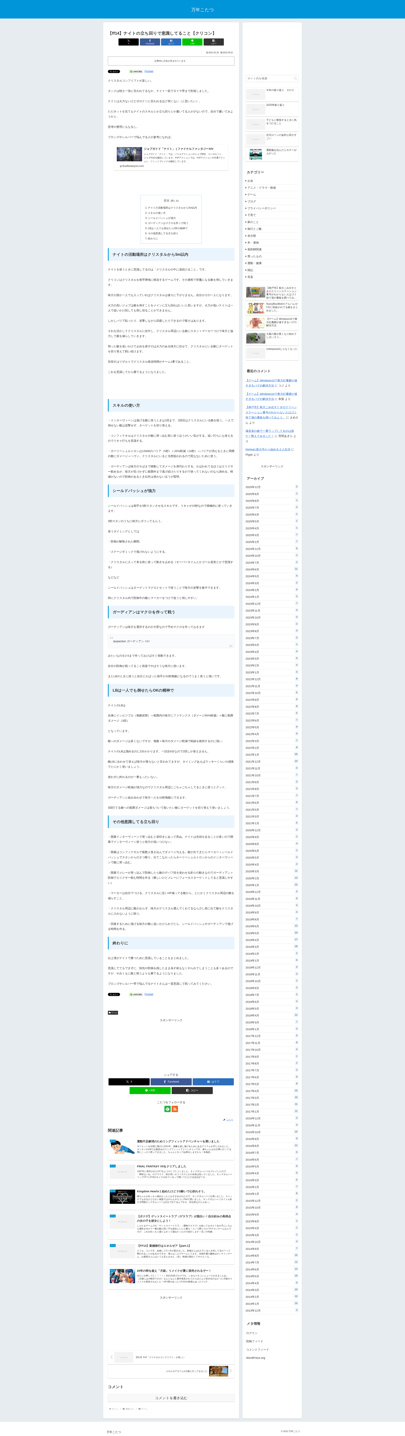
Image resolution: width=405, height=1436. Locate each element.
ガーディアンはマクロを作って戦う (168, 223)
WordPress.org (255, 1357)
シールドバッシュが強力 (162, 218)
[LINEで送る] (136, 71)
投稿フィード (254, 1341)
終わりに (153, 238)
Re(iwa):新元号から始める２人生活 (268, 449)
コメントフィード (257, 1349)
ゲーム (114, 1013)
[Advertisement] (171, 183)
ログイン (252, 1333)
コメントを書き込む (171, 1398)
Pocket (149, 71)
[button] (214, 42)
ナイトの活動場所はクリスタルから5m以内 (172, 207)
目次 (166, 200)
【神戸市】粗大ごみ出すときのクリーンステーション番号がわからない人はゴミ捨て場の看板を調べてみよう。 (271, 412)
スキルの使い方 (157, 212)
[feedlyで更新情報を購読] (167, 1109)
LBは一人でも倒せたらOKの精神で (168, 228)
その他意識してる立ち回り (163, 233)
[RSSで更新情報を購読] (175, 1109)
